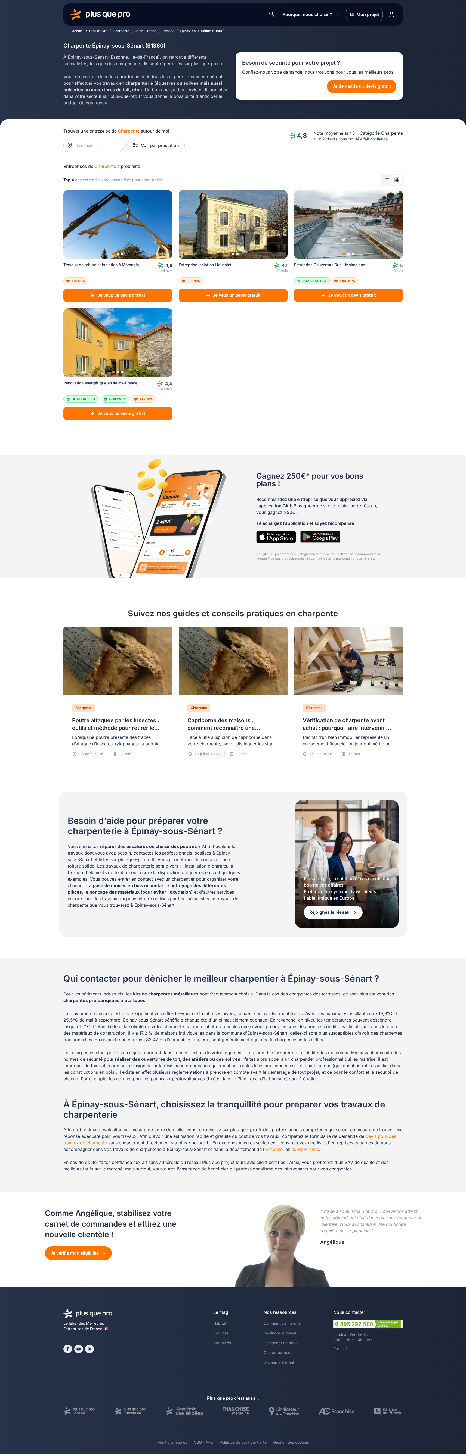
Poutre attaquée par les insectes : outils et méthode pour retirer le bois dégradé (115, 728)
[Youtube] (78, 1349)
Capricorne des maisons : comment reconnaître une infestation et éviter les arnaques (230, 728)
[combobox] (96, 145)
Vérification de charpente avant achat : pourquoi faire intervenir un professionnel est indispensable (348, 728)
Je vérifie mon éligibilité (75, 1253)
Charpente (121, 31)
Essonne (168, 31)
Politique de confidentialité (243, 1442)
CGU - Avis (203, 1442)
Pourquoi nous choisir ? (307, 14)
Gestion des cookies (291, 1442)
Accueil (78, 31)
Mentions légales (172, 1442)
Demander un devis (281, 1342)
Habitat (219, 1323)
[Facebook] (67, 1349)
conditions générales (358, 558)
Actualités (222, 1342)
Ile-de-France (145, 31)
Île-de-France (305, 1149)
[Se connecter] (392, 14)
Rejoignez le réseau (330, 912)
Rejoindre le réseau (280, 1333)
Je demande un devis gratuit (361, 86)
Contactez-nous (278, 1352)
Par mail (340, 1348)
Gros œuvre (98, 31)
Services (221, 1333)
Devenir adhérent (279, 1362)
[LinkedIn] (89, 1349)
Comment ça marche (282, 1323)
